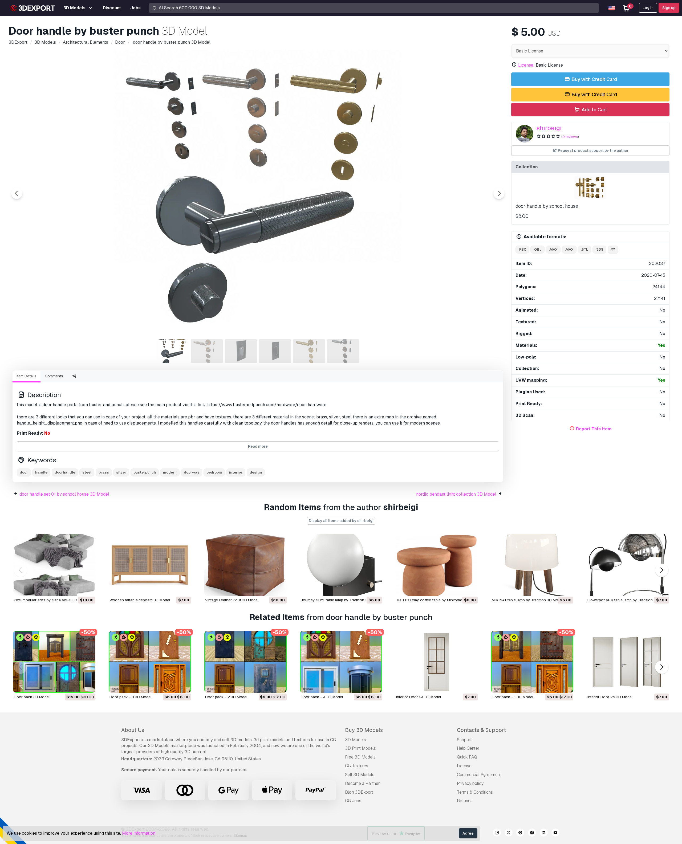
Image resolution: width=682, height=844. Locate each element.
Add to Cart (593, 110)
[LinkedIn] (543, 833)
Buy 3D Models (364, 730)
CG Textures (356, 766)
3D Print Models (360, 748)
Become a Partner (362, 783)
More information (138, 833)
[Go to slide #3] (241, 351)
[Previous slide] (16, 193)
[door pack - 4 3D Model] (341, 662)
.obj (537, 249)
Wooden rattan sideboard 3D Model (139, 600)
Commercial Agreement (479, 774)
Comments (54, 376)
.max (553, 249)
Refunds (465, 801)
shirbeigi (549, 128)
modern (170, 472)
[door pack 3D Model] (54, 662)
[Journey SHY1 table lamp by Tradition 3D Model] (341, 565)
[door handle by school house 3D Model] (590, 187)
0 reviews (570, 136)
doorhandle (65, 472)
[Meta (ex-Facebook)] (532, 833)
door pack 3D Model (32, 697)
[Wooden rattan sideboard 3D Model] (150, 565)
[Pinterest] (520, 833)
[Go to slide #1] (173, 351)
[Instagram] (497, 833)
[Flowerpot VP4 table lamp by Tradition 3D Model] (628, 565)
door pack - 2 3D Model (226, 697)
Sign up (669, 7)
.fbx (522, 249)
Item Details (26, 376)
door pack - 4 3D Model (322, 697)
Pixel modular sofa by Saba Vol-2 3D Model (51, 600)
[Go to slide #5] (309, 351)
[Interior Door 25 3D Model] (628, 662)
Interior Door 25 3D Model (609, 697)
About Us (132, 730)
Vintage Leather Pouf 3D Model (231, 600)
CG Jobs (353, 801)
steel (86, 472)
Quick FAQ (467, 757)
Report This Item (594, 429)
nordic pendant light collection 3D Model (456, 494)
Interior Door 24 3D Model (418, 697)
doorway (191, 472)
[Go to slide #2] (207, 351)
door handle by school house (546, 206)
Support (464, 740)
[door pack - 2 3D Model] (245, 662)
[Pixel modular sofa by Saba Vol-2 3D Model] (54, 565)
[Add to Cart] (77, 588)
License (464, 766)
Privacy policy (470, 783)
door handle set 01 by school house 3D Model (64, 494)
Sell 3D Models (359, 774)
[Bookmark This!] (87, 588)
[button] (661, 570)
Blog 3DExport (359, 792)
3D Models (355, 740)
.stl (584, 249)
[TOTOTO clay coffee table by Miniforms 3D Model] (436, 565)
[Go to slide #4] (275, 351)
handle (41, 472)
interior (235, 472)
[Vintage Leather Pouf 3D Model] (245, 565)
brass (104, 472)
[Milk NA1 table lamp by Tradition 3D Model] (532, 565)
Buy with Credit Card (593, 79)
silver (121, 472)
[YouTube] (555, 833)
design (256, 472)
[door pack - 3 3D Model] (150, 662)
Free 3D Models (360, 757)
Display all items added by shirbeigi (341, 520)
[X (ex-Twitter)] (508, 833)
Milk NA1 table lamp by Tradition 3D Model (527, 600)
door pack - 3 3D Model (130, 697)
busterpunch (144, 472)
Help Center (468, 748)
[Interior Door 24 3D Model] (436, 662)
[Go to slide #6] (343, 351)
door (24, 472)
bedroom (214, 472)
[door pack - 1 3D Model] (532, 662)
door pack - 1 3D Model (512, 697)
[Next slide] (499, 193)
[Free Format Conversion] (613, 250)
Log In (648, 7)
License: (526, 65)
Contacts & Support (481, 730)
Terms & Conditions (475, 792)
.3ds (599, 249)
